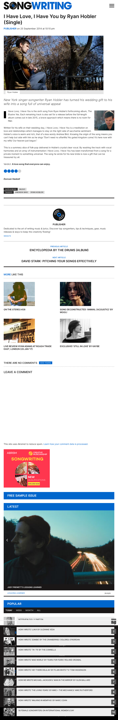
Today (9, 610)
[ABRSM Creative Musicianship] (27, 486)
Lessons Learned (16, 593)
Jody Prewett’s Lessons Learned (24, 587)
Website (7, 236)
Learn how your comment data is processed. (65, 444)
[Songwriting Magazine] (40, 5)
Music (22, 189)
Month (29, 610)
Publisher (10, 28)
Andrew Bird (21, 192)
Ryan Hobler (37, 192)
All (39, 610)
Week (19, 610)
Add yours (45, 363)
